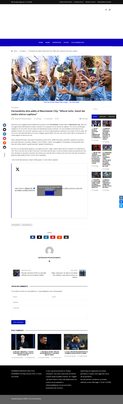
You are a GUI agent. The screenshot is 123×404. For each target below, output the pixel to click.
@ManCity (29, 188)
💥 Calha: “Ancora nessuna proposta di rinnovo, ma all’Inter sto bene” (76, 352)
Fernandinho (16, 224)
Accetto (49, 193)
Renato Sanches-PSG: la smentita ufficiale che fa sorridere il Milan (33, 273)
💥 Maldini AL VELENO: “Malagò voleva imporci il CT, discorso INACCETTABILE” (49, 353)
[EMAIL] (66, 237)
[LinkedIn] (4, 134)
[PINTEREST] (52, 237)
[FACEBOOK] (32, 237)
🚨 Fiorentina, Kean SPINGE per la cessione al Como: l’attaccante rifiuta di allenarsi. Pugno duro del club (107, 159)
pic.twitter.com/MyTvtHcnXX (25, 190)
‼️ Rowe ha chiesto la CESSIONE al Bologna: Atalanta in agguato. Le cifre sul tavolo (106, 134)
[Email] (4, 147)
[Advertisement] (61, 23)
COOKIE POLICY (49, 189)
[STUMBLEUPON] (59, 237)
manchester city (27, 224)
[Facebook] (4, 125)
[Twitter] (4, 129)
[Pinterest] (4, 138)
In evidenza (15, 107)
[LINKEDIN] (46, 237)
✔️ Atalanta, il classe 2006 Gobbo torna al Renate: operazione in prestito (96, 183)
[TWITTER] (39, 237)
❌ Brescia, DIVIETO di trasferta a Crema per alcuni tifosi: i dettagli (107, 183)
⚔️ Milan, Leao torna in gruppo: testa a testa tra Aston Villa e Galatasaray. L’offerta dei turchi (96, 158)
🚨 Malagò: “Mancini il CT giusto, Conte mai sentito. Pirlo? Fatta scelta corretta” (23, 353)
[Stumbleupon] (4, 142)
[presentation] (13, 346)
